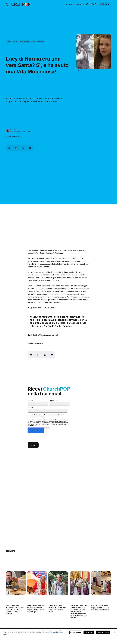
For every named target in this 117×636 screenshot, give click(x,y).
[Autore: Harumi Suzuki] (8, 592)
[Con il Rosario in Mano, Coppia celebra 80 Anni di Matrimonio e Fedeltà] (101, 583)
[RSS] (96, 4)
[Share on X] (23, 148)
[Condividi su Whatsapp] (16, 148)
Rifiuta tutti (89, 632)
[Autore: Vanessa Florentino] (51, 592)
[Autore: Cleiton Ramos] (72, 592)
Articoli (71, 4)
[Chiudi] (114, 632)
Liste (77, 4)
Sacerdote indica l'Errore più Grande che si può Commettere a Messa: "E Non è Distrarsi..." (15, 610)
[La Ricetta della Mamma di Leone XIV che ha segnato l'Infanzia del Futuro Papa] (37, 583)
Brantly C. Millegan (15, 129)
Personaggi (40, 41)
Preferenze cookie (75, 632)
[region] (58, 632)
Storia (33, 41)
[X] (90, 4)
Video (82, 4)
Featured (15, 41)
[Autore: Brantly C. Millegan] (7, 130)
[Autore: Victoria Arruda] (30, 592)
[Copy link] (29, 148)
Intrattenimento (25, 41)
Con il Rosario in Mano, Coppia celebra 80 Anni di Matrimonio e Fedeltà (100, 608)
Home (65, 4)
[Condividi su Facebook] (9, 148)
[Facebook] (87, 4)
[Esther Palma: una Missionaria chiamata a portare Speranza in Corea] (58, 583)
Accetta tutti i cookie (103, 632)
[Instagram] (93, 4)
